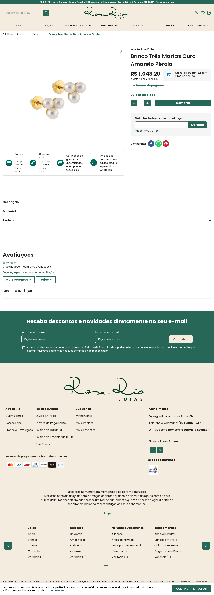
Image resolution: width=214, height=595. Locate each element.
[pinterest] (166, 143)
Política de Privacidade (99, 347)
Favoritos (203, 13)
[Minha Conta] (197, 12)
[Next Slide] (206, 546)
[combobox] (26, 13)
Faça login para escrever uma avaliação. (29, 272)
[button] (150, 85)
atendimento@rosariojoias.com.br (183, 430)
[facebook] (151, 143)
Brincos (37, 34)
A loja (107, 513)
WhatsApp (106, 170)
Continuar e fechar (191, 588)
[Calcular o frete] (197, 124)
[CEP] (161, 122)
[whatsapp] (158, 143)
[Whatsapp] (95, 163)
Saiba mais (57, 590)
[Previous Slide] (8, 546)
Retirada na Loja (165, 2)
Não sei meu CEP (144, 130)
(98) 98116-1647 (190, 423)
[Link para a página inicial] (9, 34)
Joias (23, 34)
